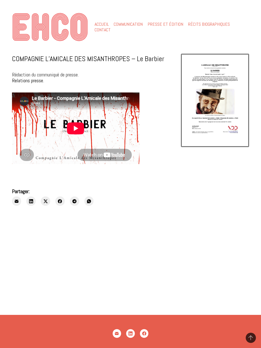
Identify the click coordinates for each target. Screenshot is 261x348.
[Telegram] (74, 201)
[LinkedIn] (31, 201)
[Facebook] (60, 201)
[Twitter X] (45, 201)
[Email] (16, 201)
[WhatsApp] (89, 201)
